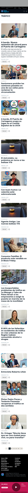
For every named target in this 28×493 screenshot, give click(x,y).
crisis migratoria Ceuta (9, 8)
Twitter (17, 460)
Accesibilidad (5, 470)
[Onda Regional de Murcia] (5, 11)
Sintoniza (3, 460)
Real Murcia (19, 8)
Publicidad (4, 461)
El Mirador (3, 81)
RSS (16, 466)
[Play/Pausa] (16, 487)
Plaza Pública (4, 326)
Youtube (17, 465)
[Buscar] (26, 11)
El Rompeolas (4, 39)
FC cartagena (25, 8)
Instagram (18, 463)
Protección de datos (7, 466)
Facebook (17, 461)
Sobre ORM (4, 458)
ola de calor (15, 8)
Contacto (17, 458)
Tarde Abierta (4, 369)
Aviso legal (4, 468)
